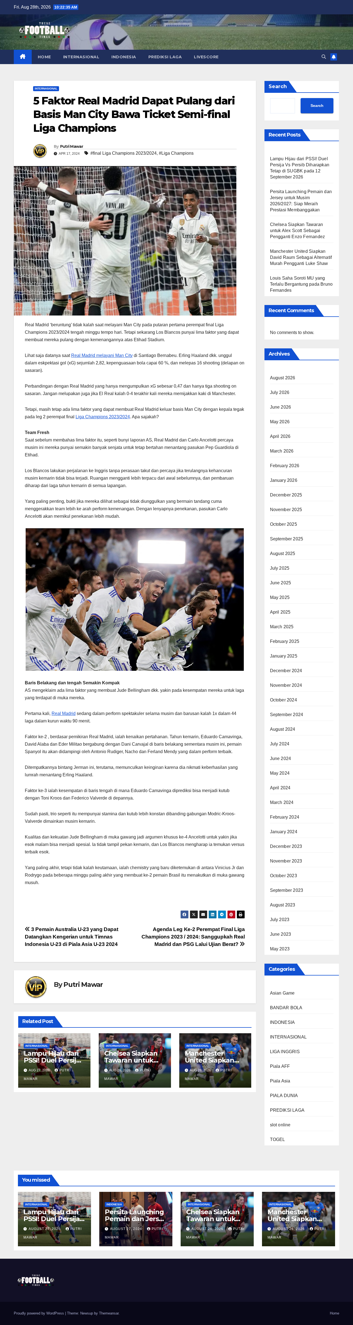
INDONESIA (123, 56)
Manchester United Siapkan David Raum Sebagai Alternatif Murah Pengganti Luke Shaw (301, 257)
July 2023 (280, 919)
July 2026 (280, 392)
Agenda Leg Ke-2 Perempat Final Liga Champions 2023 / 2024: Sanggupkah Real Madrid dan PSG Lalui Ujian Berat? (193, 936)
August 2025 (282, 553)
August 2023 (282, 905)
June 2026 (280, 407)
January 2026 (283, 480)
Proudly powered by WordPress (39, 1313)
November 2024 (286, 685)
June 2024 (280, 758)
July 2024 (280, 744)
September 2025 (286, 539)
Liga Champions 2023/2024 (103, 416)
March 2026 (282, 451)
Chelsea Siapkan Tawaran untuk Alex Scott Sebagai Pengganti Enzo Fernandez (297, 230)
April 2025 (280, 612)
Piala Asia (280, 1081)
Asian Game (282, 993)
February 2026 (284, 465)
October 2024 (283, 700)
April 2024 (280, 787)
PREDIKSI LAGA (165, 56)
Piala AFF (280, 1066)
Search (278, 86)
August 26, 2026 (207, 1229)
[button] (324, 56)
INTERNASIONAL (81, 56)
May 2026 (280, 421)
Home (334, 1313)
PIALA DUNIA (284, 1095)
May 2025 (280, 597)
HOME (44, 56)
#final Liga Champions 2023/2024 (123, 153)
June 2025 (280, 582)
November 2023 (286, 861)
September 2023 (286, 890)
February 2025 (284, 641)
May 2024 (280, 773)
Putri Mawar (71, 146)
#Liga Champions (176, 153)
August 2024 (282, 729)
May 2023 (280, 949)
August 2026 (282, 377)
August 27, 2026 (45, 1229)
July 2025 (280, 568)
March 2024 (282, 802)
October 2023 (283, 875)
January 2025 (283, 656)
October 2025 (283, 524)
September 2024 (286, 714)
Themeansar (109, 1313)
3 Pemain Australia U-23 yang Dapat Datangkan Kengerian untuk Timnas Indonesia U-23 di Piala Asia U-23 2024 (71, 936)
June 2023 (280, 934)
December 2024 (286, 670)
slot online (280, 1124)
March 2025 (282, 626)
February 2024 (284, 817)
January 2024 (283, 831)
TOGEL (277, 1139)
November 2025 (286, 509)
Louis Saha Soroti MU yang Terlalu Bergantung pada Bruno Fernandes (301, 284)
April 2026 (280, 436)
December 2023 (286, 846)
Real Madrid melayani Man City (102, 355)
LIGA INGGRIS (285, 1051)
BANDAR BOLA (286, 1007)
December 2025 (286, 495)
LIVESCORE (206, 56)
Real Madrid (64, 713)
